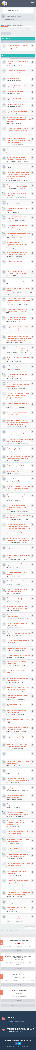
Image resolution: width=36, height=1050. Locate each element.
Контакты (28, 1040)
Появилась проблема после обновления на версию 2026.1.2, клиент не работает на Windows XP (17, 349)
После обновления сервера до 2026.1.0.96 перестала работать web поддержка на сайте (17, 384)
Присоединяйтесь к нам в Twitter (20, 1030)
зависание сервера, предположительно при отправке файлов (17, 244)
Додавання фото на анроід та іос (17, 465)
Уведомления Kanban (13, 471)
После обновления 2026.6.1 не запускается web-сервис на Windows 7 (18, 957)
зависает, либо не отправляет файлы (19, 202)
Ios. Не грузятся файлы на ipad (16, 648)
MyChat (20, 16)
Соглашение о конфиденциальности (15, 1040)
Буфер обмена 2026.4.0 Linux (15, 91)
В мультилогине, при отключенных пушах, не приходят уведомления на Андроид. (18, 918)
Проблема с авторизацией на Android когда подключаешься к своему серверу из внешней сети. (18, 395)
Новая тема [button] (6, 34)
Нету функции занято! (14, 848)
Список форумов (11, 16)
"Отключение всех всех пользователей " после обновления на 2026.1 (17, 263)
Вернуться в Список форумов (10, 931)
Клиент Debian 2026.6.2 (14, 98)
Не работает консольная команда (17, 111)
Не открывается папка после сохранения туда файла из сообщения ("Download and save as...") (18, 140)
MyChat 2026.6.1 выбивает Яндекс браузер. (18, 940)
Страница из (30, 927)
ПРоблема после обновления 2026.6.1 (18, 104)
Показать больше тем (18, 1006)
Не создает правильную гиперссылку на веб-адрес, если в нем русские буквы (18, 507)
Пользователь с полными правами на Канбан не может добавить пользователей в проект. (18, 328)
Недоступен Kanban (13, 78)
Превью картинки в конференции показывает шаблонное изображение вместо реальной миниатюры (18, 338)
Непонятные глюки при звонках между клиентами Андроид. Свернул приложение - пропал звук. (18, 422)
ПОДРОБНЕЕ (18, 950)
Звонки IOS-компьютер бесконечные (18, 901)
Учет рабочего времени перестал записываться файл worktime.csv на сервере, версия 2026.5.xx (17, 130)
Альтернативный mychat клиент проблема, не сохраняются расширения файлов (16, 822)
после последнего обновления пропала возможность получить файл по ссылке (18, 119)
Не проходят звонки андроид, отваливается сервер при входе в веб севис (18, 300)
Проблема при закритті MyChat (16, 85)
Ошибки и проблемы (9, 19)
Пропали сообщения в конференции (18, 655)
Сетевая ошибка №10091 (14, 704)
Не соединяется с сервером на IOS (17, 166)
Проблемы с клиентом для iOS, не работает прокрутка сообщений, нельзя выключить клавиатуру (17, 497)
